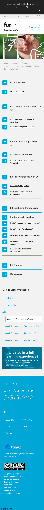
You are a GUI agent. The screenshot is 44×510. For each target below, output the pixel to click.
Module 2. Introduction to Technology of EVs (22, 326)
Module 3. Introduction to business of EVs (21, 333)
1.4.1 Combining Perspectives (22, 217)
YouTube (24, 397)
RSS (18, 397)
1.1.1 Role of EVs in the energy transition (22, 120)
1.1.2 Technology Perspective (22, 127)
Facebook (6, 397)
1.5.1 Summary (16, 274)
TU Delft (30, 397)
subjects (19, 66)
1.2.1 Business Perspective (21, 154)
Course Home (7, 298)
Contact (20, 17)
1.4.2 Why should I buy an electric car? (25, 223)
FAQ (27, 17)
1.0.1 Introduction (17, 91)
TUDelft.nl (28, 420)
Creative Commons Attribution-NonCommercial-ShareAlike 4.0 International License (12, 487)
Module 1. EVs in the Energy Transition (21, 319)
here (29, 4)
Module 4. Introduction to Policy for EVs (20, 340)
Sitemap (9, 433)
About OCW (9, 17)
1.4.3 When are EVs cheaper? (21, 229)
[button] (39, 10)
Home (6, 64)
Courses (15, 64)
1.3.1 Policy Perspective (19, 186)
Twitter (12, 397)
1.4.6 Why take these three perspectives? (20, 250)
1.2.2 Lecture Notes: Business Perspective (22, 162)
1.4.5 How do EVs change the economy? (21, 242)
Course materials (9, 305)
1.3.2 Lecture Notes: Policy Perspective (21, 193)
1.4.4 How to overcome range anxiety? (25, 235)
